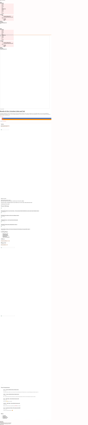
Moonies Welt (5, 236)
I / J (2, 7)
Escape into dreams (5, 235)
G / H (2, 6)
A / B (2, 30)
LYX (4, 20)
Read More (1, 116)
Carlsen (5, 18)
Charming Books (5, 234)
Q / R (2, 11)
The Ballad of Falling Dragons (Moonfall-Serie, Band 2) (9, 224)
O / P (2, 10)
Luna (4, 389)
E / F (2, 5)
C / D (2, 4)
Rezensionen (2, 29)
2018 (2, 17)
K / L (2, 34)
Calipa (4, 394)
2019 (2, 15)
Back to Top (2, 424)
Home (1, 2)
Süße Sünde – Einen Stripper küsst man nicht (12, 398)
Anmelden (4, 415)
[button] (2, 118)
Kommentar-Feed (5, 417)
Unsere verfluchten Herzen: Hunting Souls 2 (12, 389)
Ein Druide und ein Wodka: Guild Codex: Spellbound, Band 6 (10, 215)
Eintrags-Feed (5, 416)
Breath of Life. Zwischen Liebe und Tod (12, 111)
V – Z (3, 13)
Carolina (4, 403)
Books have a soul (5, 233)
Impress (5, 19)
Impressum (1, 421)
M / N (3, 9)
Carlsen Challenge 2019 (7, 16)
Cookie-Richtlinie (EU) (3, 22)
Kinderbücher (4, 8)
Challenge (1, 14)
